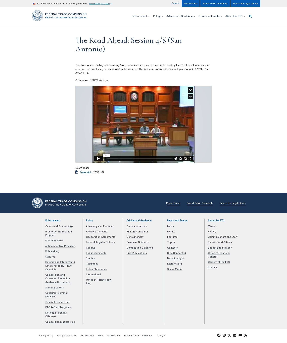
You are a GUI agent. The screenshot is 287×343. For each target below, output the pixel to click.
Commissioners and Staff (223, 237)
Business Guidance (138, 242)
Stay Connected (176, 253)
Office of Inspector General (138, 335)
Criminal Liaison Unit (57, 302)
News (170, 226)
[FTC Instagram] (224, 335)
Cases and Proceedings (59, 226)
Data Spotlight (175, 258)
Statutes (50, 256)
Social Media (174, 269)
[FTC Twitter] (229, 335)
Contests (172, 247)
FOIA (100, 335)
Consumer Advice (137, 226)
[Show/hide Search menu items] (250, 16)
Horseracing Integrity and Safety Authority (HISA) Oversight (60, 266)
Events (171, 231)
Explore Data (174, 263)
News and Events (177, 220)
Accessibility (87, 335)
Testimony (92, 263)
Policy (89, 220)
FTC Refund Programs (58, 307)
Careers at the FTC (219, 262)
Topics (171, 242)
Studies (90, 258)
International (93, 274)
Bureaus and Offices (220, 242)
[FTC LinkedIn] (235, 335)
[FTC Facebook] (219, 335)
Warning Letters (54, 287)
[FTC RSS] (245, 335)
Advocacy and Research (100, 226)
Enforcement (52, 220)
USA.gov (161, 335)
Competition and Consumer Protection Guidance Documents (58, 279)
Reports (90, 247)
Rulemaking (52, 251)
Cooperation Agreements (100, 237)
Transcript (85, 172)
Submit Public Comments (215, 3)
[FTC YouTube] (240, 335)
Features (172, 237)
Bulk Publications (137, 253)
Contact (212, 267)
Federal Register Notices (100, 242)
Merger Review (54, 240)
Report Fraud (190, 3)
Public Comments (96, 253)
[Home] (60, 19)
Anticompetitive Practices (60, 246)
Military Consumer (137, 231)
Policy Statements (96, 269)
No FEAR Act (113, 335)
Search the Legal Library (245, 3)
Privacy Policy (46, 335)
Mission (212, 226)
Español (175, 3)
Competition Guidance (140, 247)
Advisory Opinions (96, 231)
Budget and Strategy (220, 247)
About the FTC (216, 220)
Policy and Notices (66, 335)
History (212, 231)
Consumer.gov (135, 237)
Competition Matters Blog (60, 322)
